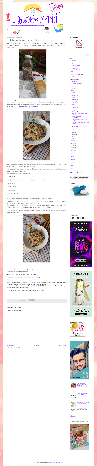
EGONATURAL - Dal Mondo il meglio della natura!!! (83, 403)
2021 (72, 92)
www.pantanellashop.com (49, 269)
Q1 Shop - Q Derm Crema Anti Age (79, 111)
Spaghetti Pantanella (19, 106)
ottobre (73, 97)
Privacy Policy (74, 76)
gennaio (74, 136)
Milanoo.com (74, 125)
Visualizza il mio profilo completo (76, 83)
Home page (36, 345)
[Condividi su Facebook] (33, 300)
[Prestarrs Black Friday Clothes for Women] (81, 266)
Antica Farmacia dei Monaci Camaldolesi (77, 117)
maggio (73, 129)
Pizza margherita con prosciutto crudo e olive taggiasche (82, 384)
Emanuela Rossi (74, 81)
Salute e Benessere (75, 66)
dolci (72, 164)
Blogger (62, 462)
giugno (73, 104)
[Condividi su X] (31, 300)
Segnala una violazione (76, 172)
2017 (72, 143)
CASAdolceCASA (74, 68)
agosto (73, 101)
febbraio (74, 134)
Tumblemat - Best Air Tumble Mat (79, 126)
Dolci (72, 63)
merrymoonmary (51, 462)
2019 (72, 140)
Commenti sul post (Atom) (16, 347)
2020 (72, 138)
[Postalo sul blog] (30, 300)
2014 (72, 149)
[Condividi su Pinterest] (34, 300)
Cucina (12, 301)
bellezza (72, 157)
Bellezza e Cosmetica (75, 65)
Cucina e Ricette (74, 62)
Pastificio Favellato (32, 106)
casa (72, 161)
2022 (72, 90)
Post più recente (10, 345)
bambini (72, 156)
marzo (73, 132)
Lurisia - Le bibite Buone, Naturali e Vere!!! (82, 394)
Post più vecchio (62, 345)
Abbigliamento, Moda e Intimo (77, 74)
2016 (72, 145)
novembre (74, 95)
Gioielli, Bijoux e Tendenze (76, 72)
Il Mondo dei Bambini (75, 69)
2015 (72, 147)
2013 (72, 150)
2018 (72, 141)
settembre (74, 99)
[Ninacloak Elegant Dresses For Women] (81, 316)
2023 (72, 88)
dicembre (74, 93)
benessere (73, 159)
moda (72, 165)
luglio (73, 102)
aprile (73, 130)
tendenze (73, 167)
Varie (72, 71)
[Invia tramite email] (28, 300)
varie (72, 168)
